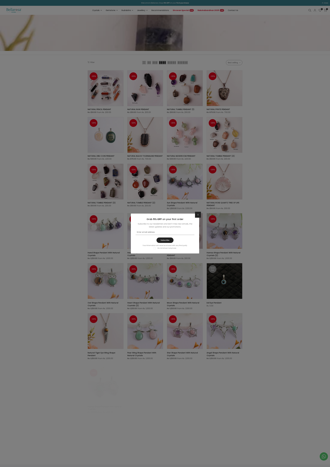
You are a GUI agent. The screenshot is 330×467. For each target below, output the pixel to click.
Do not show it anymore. (167, 248)
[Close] (198, 215)
